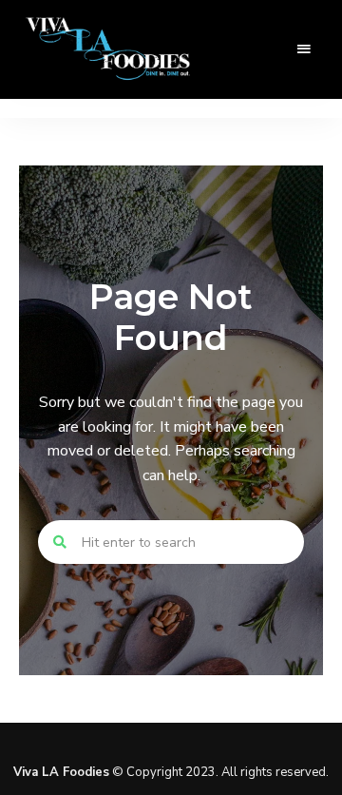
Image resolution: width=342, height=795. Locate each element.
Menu (304, 49)
